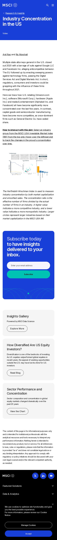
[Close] (53, 504)
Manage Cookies (28, 525)
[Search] (47, 5)
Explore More (17, 328)
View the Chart (17, 411)
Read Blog (15, 372)
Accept (28, 534)
